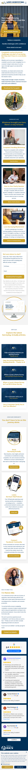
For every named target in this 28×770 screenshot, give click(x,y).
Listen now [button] (14, 512)
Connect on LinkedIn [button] (10, 632)
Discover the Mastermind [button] (14, 240)
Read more (7, 762)
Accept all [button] (7, 767)
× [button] (26, 752)
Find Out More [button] (14, 161)
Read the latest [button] (14, 467)
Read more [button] (6, 719)
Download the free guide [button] (11, 88)
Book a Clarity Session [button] (11, 31)
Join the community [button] (14, 555)
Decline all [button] (20, 767)
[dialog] (14, 760)
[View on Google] (4, 694)
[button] (14, 764)
